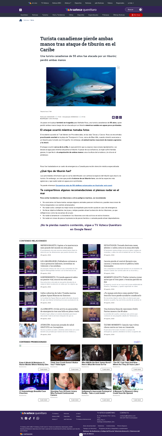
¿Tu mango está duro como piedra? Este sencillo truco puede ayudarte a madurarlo (122, 294)
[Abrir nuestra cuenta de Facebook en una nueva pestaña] (34, 418)
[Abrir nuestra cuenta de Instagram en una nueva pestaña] (26, 418)
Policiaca (105, 15)
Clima (71, 15)
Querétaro (24, 15)
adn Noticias (99, 3)
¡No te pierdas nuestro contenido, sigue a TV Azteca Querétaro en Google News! (81, 227)
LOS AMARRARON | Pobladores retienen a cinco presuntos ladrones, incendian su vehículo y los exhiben (58, 263)
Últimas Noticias (119, 15)
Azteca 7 (68, 3)
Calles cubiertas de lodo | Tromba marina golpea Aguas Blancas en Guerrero (58, 294)
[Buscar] (140, 9)
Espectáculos (93, 15)
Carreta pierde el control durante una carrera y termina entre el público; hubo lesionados (121, 263)
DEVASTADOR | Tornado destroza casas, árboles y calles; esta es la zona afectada (121, 246)
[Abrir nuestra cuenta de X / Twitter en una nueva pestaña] (22, 418)
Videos (110, 3)
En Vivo (137, 15)
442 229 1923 (124, 418)
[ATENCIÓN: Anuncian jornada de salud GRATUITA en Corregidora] (28, 331)
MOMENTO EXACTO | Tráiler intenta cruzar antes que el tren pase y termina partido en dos (123, 279)
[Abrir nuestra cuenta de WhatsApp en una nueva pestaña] (37, 418)
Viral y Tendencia (58, 15)
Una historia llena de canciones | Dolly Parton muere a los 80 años (121, 310)
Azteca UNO (56, 3)
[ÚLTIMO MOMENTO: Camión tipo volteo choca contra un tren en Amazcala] (91, 331)
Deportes (78, 3)
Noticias (88, 3)
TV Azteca (45, 3)
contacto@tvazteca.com (127, 416)
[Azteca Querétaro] (81, 10)
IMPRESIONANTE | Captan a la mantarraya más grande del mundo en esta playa (59, 246)
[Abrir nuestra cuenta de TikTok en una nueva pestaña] (30, 418)
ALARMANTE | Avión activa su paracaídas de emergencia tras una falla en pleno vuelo (59, 310)
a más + (131, 3)
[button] (81, 434)
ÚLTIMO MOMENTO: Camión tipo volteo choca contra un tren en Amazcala (121, 326)
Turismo (45, 15)
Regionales (120, 3)
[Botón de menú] (20, 9)
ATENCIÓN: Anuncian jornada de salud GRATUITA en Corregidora (57, 326)
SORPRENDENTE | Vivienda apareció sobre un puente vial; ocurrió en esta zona (59, 278)
